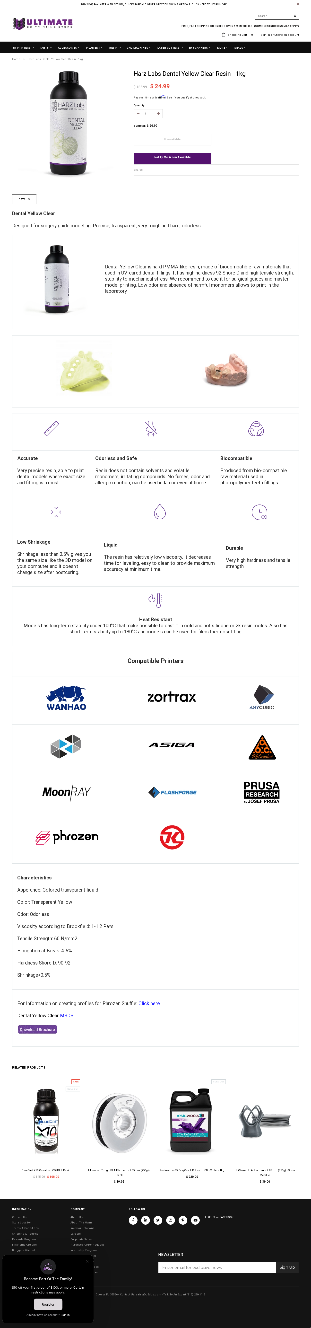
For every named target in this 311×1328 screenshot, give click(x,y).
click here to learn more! (210, 4)
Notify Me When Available (172, 157)
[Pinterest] (183, 1220)
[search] (277, 16)
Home (16, 59)
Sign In (265, 34)
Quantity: (139, 105)
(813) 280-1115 (196, 1294)
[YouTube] (195, 1220)
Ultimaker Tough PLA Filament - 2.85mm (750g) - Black (119, 1173)
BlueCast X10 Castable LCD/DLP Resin (46, 1170)
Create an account (286, 34)
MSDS (66, 1015)
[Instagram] (170, 1220)
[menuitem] (23, 47)
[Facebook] (133, 1220)
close (298, 4)
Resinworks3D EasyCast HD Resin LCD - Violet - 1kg (192, 1170)
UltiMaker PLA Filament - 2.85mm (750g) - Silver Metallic (265, 1173)
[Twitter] (158, 1220)
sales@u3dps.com (148, 1294)
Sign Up (287, 1267)
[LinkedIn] (145, 1220)
